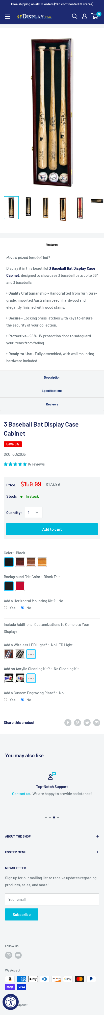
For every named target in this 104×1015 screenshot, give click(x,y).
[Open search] (74, 16)
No (29, 608)
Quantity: (14, 512)
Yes (12, 608)
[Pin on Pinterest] (77, 722)
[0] (95, 16)
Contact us (21, 793)
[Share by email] (96, 722)
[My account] (84, 16)
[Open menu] (7, 17)
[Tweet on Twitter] (87, 722)
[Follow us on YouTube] (18, 955)
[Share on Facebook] (67, 722)
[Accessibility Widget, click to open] (11, 1002)
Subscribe (22, 914)
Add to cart (52, 529)
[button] (16, 464)
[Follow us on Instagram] (8, 955)
